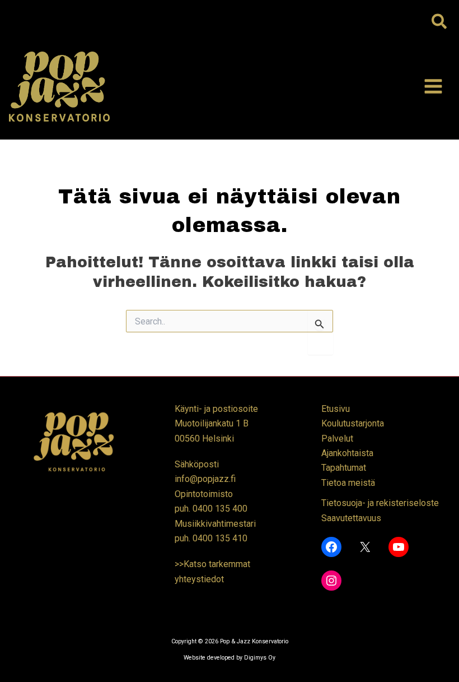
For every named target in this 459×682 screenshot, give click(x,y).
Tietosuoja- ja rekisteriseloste (380, 503)
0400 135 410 (220, 538)
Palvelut (337, 438)
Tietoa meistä (348, 482)
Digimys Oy (259, 657)
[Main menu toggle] (433, 86)
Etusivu (335, 408)
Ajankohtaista (347, 453)
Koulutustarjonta (352, 423)
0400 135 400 (220, 508)
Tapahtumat (343, 467)
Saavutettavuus (351, 518)
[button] (440, 22)
